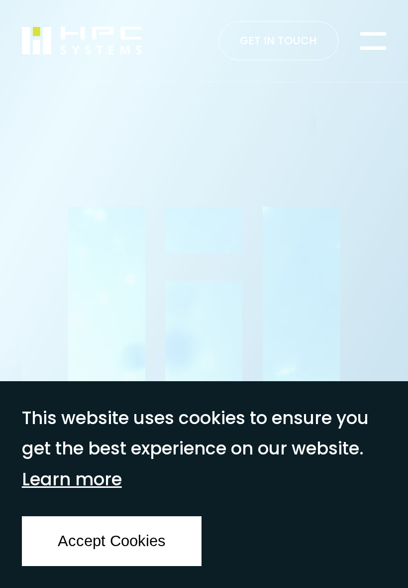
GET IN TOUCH (278, 40)
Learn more (72, 479)
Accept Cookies (112, 540)
